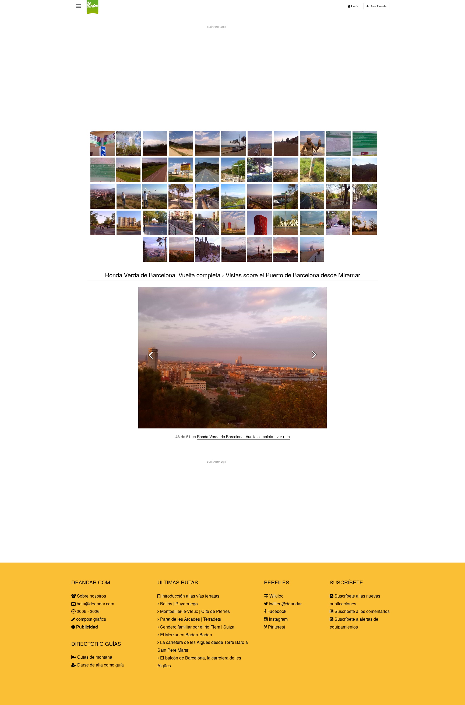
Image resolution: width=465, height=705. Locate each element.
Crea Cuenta (377, 6)
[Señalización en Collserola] (312, 180)
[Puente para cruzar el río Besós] (207, 180)
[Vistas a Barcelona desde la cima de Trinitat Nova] (286, 180)
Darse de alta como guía (100, 665)
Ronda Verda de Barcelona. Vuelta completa (162, 274)
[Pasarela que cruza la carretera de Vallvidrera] (181, 207)
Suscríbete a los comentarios (361, 611)
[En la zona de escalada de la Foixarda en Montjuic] (338, 233)
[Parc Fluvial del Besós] (128, 180)
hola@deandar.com (95, 604)
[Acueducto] (260, 180)
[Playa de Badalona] (286, 154)
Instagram (278, 619)
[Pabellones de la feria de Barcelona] (286, 233)
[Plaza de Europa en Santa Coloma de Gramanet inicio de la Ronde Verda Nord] (129, 154)
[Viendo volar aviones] (155, 207)
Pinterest (276, 627)
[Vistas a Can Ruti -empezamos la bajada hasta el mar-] (207, 154)
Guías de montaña (94, 657)
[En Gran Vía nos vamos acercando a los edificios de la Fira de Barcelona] (233, 233)
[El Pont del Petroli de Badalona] (260, 154)
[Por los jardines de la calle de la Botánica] (312, 233)
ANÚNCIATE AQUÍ (216, 27)
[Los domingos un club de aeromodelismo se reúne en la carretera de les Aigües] (129, 207)
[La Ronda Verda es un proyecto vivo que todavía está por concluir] (181, 180)
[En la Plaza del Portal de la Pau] (233, 260)
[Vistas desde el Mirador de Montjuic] (155, 260)
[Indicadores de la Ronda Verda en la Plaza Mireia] (286, 207)
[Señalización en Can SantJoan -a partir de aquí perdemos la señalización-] (233, 180)
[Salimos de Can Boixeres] (365, 207)
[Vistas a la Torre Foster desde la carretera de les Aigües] (233, 207)
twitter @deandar (285, 604)
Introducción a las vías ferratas (189, 596)
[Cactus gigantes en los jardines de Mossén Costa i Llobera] (208, 260)
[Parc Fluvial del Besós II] (155, 180)
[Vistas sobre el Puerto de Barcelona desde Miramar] (181, 260)
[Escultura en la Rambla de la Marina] (129, 233)
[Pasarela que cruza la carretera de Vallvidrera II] (207, 207)
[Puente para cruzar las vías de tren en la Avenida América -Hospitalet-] (181, 233)
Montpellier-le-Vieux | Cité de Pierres (194, 611)
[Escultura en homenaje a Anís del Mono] (312, 154)
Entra (354, 6)
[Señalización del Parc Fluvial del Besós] (102, 180)
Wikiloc (275, 596)
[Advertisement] (232, 69)
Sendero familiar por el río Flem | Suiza (196, 627)
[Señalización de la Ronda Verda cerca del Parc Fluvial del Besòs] (102, 154)
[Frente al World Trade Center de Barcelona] (260, 260)
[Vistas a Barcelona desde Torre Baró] (103, 207)
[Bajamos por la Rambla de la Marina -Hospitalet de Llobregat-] (103, 233)
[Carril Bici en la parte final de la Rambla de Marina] (155, 233)
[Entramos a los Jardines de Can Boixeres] (338, 207)
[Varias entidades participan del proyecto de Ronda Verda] (365, 154)
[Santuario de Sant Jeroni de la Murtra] (181, 154)
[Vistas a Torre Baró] (365, 180)
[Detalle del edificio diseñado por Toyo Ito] (260, 233)
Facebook (276, 611)
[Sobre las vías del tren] (207, 233)
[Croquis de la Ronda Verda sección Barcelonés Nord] (338, 154)
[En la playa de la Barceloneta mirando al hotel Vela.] (312, 260)
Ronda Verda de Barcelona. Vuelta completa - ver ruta (243, 436)
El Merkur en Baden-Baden (185, 634)
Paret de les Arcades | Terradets (190, 619)
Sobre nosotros (91, 596)
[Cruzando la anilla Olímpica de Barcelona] (365, 233)
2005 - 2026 (88, 611)
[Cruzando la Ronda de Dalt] (312, 207)
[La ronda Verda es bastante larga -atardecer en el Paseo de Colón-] (286, 260)
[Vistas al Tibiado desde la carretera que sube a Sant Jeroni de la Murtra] (155, 154)
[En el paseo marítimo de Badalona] (233, 154)
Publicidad (86, 627)
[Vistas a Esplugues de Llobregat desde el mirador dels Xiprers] (260, 207)
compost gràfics (90, 619)
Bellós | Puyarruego (178, 604)
